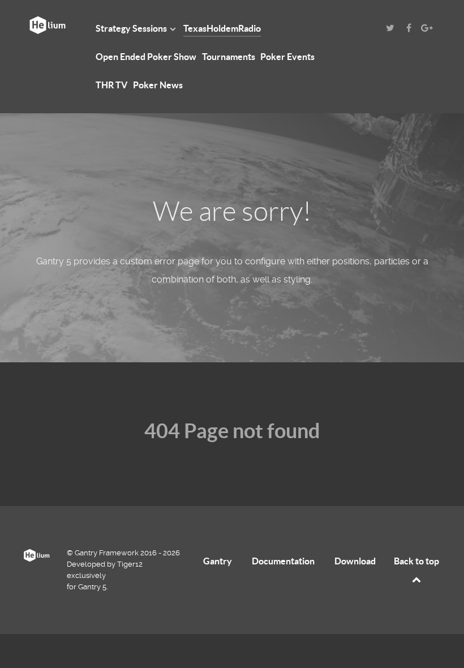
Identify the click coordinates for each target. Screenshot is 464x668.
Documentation (283, 561)
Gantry (217, 561)
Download (355, 561)
